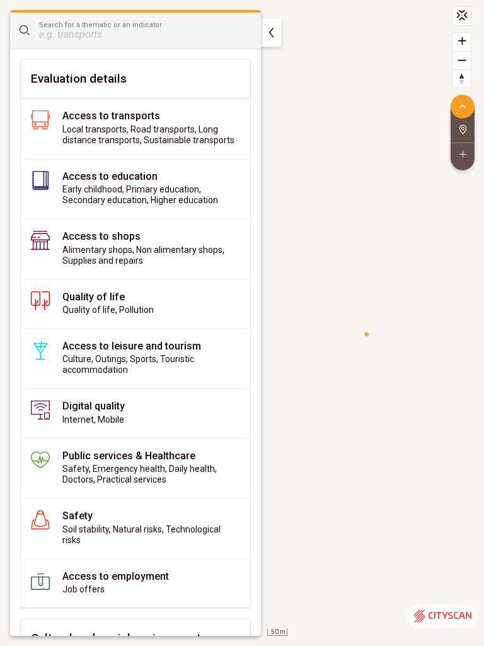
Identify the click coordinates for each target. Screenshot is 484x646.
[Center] (461, 16)
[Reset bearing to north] (461, 78)
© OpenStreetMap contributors (426, 639)
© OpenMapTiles (343, 639)
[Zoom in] (461, 42)
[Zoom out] (461, 60)
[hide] (271, 32)
